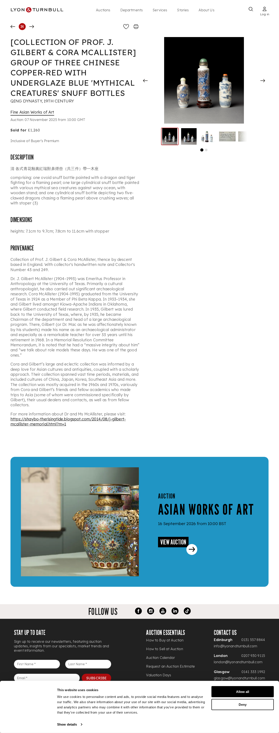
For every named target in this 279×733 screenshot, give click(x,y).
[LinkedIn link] (175, 611)
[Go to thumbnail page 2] (206, 150)
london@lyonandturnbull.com (238, 662)
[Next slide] (263, 81)
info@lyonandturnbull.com (235, 646)
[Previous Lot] (12, 26)
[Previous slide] (145, 81)
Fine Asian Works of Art (32, 112)
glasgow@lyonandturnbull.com (239, 678)
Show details (67, 724)
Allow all (242, 692)
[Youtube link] (162, 611)
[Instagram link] (150, 611)
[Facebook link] (138, 611)
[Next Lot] (31, 26)
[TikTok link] (187, 611)
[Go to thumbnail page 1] (201, 149)
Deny (243, 704)
